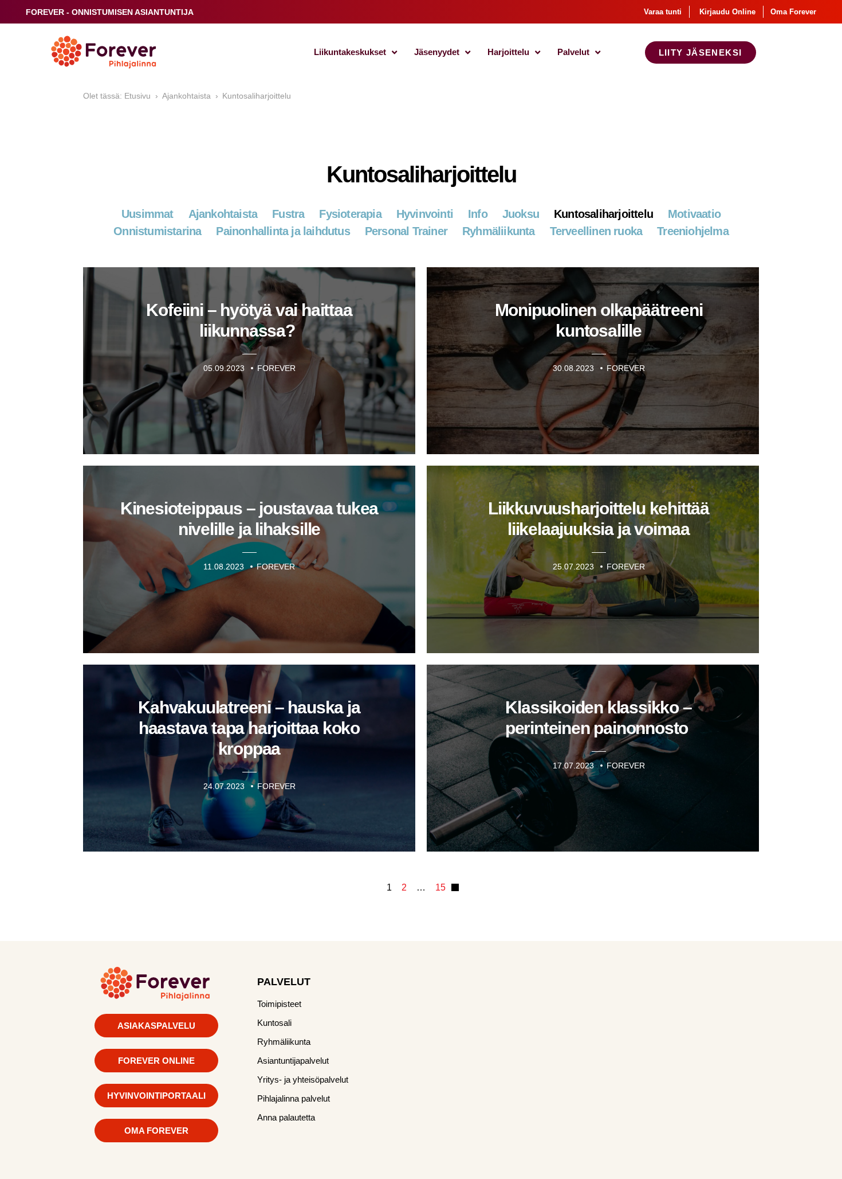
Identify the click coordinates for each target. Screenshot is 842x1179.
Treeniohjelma (693, 231)
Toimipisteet (279, 1004)
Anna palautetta (286, 1117)
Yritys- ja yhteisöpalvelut (302, 1079)
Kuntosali (274, 1023)
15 (440, 887)
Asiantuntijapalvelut (293, 1060)
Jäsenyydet (436, 52)
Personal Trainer (406, 231)
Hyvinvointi (424, 214)
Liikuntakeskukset (350, 52)
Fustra (288, 214)
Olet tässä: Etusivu (117, 95)
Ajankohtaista (186, 95)
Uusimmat (147, 214)
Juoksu (520, 214)
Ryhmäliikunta (498, 231)
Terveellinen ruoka (596, 231)
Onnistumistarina (157, 231)
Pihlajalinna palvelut (293, 1098)
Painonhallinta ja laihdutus (282, 231)
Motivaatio (694, 214)
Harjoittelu (508, 52)
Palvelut (573, 52)
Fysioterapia (350, 214)
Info (477, 214)
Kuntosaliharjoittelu (256, 95)
